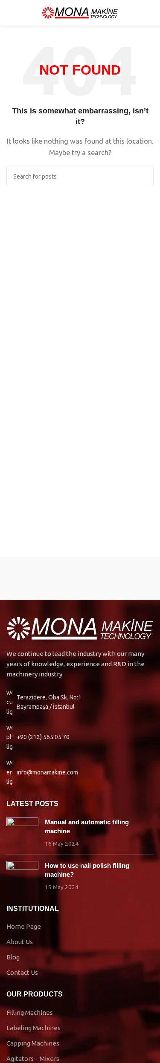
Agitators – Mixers (32, 1058)
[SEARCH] (144, 176)
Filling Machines (29, 1012)
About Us (19, 941)
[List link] (80, 737)
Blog (13, 957)
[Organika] (117, 578)
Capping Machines (32, 1043)
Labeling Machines (33, 1027)
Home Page (23, 926)
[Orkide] (43, 578)
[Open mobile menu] (9, 12)
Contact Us (22, 972)
